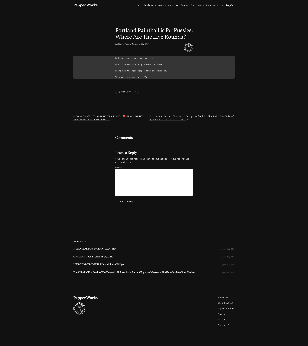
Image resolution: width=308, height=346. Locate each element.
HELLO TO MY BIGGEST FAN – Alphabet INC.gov (99, 264)
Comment (118, 168)
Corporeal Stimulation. (127, 92)
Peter (127, 44)
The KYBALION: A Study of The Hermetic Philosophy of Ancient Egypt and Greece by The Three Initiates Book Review (134, 272)
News (134, 44)
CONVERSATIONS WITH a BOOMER (93, 256)
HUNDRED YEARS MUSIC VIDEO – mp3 (94, 248)
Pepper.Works (85, 5)
